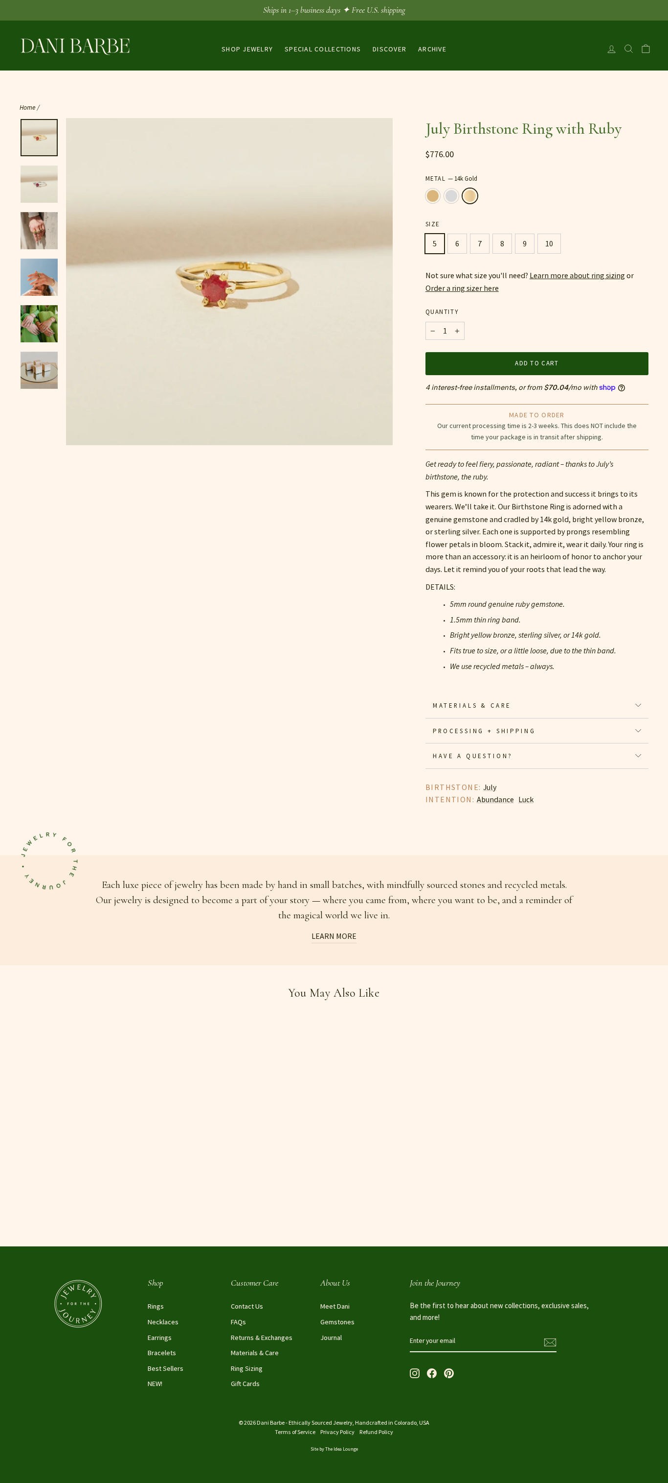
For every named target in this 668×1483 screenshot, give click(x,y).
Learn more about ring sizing (577, 275)
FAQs (238, 1321)
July (489, 787)
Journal (331, 1337)
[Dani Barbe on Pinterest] (449, 1372)
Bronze (432, 196)
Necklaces (163, 1321)
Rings (156, 1306)
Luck (526, 799)
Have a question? (473, 756)
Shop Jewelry (247, 49)
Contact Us (247, 1306)
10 (549, 243)
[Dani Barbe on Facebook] (432, 1372)
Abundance (495, 799)
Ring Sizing (247, 1368)
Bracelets (162, 1352)
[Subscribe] (550, 1341)
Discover (389, 49)
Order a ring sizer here (462, 288)
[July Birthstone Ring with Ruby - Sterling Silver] (39, 1212)
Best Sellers (165, 1368)
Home (28, 107)
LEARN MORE (334, 936)
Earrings (160, 1337)
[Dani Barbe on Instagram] (415, 1372)
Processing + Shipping (484, 731)
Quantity (441, 311)
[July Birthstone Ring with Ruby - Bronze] (26, 1212)
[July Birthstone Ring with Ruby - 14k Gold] (52, 1212)
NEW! (155, 1383)
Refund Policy (376, 1431)
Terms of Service (295, 1431)
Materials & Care (472, 705)
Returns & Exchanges (261, 1337)
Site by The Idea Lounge (334, 1449)
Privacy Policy (337, 1431)
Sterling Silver (451, 196)
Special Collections (323, 49)
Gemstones (337, 1321)
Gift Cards (245, 1383)
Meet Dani (335, 1306)
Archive (432, 49)
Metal (451, 178)
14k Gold (470, 196)
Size (432, 224)
